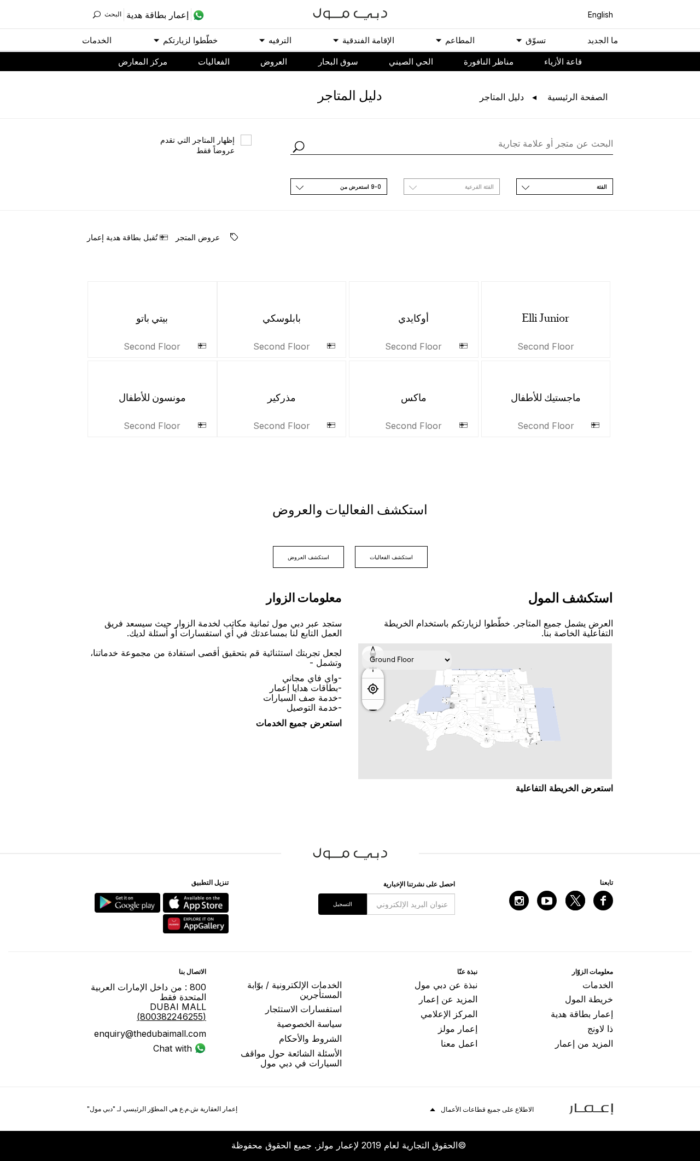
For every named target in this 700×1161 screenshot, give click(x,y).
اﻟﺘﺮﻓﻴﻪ (280, 40)
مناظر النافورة (489, 61)
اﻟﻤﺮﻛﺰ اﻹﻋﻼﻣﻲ (449, 1013)
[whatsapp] (198, 14)
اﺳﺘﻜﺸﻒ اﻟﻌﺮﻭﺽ (308, 557)
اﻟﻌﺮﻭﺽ (273, 61)
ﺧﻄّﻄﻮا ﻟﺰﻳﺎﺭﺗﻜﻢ (190, 40)
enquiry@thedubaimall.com (150, 1033)
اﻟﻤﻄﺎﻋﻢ (460, 40)
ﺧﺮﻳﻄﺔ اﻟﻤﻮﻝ (589, 999)
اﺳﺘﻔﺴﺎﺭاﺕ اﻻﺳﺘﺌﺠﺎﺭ (303, 1008)
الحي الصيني (411, 61)
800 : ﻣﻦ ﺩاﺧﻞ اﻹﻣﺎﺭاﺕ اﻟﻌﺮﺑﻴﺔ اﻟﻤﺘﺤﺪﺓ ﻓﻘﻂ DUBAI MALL (148, 1002)
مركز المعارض (142, 61)
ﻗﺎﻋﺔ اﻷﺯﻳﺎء (563, 61)
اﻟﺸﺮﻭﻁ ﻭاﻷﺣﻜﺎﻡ (310, 1038)
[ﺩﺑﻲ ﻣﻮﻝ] (350, 12)
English (600, 14)
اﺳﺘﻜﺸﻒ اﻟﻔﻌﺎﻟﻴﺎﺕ (391, 557)
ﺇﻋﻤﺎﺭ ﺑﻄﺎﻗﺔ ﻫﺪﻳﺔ (582, 1013)
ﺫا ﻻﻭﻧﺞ (600, 1028)
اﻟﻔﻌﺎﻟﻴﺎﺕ (214, 61)
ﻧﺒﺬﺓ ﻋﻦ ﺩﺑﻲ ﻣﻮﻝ (446, 984)
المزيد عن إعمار (448, 999)
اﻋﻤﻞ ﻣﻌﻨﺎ (459, 1043)
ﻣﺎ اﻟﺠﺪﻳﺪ (602, 40)
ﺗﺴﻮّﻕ (536, 40)
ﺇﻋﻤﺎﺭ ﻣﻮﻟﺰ (457, 1028)
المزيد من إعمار (584, 1043)
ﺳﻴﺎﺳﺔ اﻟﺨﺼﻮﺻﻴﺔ (309, 1023)
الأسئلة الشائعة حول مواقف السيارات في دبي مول (291, 1058)
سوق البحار (338, 61)
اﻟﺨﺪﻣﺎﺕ (97, 40)
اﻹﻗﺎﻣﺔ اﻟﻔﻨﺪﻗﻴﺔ (368, 40)
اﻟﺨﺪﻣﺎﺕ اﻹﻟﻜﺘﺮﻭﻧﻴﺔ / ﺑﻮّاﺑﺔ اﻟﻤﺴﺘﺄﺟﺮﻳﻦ (294, 989)
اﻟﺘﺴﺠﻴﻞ (342, 904)
